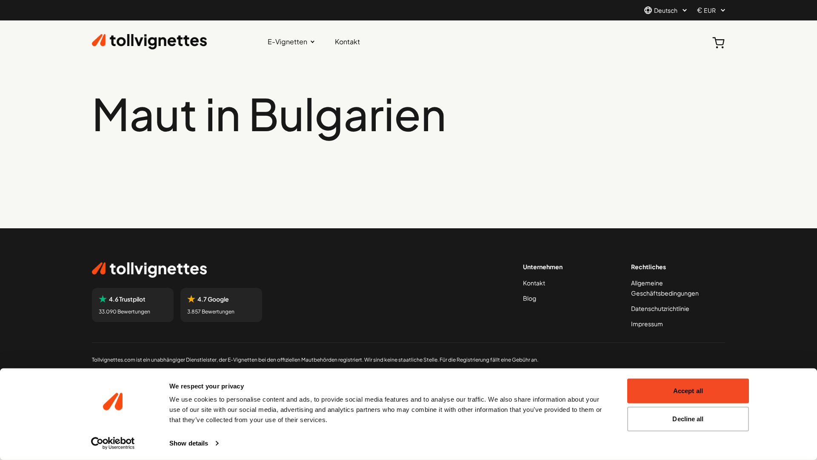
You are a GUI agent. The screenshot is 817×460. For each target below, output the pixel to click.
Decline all (687, 418)
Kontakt (347, 41)
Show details (188, 443)
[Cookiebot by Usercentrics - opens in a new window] (113, 443)
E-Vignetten (287, 41)
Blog (529, 298)
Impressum (647, 324)
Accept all (688, 390)
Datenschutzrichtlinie (660, 308)
